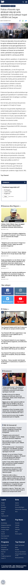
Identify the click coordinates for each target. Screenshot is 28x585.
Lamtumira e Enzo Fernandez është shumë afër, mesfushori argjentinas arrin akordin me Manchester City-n (13, 411)
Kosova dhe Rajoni (5, 5)
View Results (11, 196)
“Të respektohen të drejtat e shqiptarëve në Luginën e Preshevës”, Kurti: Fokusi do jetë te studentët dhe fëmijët (13, 236)
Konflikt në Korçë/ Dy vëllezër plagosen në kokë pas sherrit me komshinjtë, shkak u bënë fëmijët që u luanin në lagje (13, 397)
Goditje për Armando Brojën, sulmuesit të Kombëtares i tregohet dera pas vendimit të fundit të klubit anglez (13, 484)
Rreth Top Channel (19, 545)
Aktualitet (3, 507)
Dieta (16, 531)
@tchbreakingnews (8, 302)
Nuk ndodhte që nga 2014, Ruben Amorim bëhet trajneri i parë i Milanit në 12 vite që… (13, 442)
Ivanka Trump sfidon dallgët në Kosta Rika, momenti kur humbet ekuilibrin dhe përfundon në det (13, 463)
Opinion (17, 503)
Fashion (17, 527)
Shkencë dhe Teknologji (21, 509)
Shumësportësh (5, 536)
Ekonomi (3, 509)
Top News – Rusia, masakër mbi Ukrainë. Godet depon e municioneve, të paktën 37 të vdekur (13, 361)
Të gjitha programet (6, 556)
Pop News (19, 520)
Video (2, 513)
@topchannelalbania (21, 293)
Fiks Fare (3, 551)
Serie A (3, 533)
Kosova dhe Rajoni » (11, 206)
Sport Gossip (4, 538)
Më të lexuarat (9, 425)
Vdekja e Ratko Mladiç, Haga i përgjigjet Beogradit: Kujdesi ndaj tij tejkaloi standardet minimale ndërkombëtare (12, 226)
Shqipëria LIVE (4, 549)
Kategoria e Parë (5, 527)
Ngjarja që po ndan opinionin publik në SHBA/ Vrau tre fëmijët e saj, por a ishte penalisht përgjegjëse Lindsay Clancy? (13, 404)
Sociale (3, 511)
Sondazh (6, 182)
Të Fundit (13, 5)
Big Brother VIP (5, 545)
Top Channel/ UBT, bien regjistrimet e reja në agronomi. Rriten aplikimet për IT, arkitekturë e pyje (13, 334)
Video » (5, 309)
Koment (17, 505)
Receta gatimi (18, 533)
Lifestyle (17, 525)
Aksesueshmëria (19, 557)
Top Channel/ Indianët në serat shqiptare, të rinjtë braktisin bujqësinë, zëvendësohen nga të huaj (14, 341)
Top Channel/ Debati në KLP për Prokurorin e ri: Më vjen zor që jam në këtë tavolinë (14, 328)
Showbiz (17, 523)
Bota (17, 500)
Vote (5, 196)
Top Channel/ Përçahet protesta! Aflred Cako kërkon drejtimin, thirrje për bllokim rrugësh (13, 354)
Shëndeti (17, 529)
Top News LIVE (4, 516)
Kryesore (7, 371)
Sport (3, 520)
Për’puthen (4, 547)
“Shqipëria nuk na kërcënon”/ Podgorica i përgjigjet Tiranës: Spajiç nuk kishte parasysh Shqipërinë (13, 245)
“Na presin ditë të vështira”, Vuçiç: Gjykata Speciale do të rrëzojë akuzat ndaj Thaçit (13, 254)
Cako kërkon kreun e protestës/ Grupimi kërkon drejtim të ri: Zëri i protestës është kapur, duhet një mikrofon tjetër (12, 470)
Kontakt (17, 549)
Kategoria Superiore (6, 525)
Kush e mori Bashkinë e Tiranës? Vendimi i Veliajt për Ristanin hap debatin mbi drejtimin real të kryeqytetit (12, 430)
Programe (5, 542)
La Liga (3, 531)
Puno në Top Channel (20, 551)
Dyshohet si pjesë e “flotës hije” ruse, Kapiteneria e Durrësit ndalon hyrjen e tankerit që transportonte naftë (13, 490)
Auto (16, 511)
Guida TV (3, 558)
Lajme (3, 500)
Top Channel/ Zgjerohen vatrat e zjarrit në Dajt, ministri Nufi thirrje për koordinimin (13, 348)
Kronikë (3, 505)
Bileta (16, 547)
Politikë (3, 503)
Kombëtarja (4, 523)
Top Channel (7, 293)
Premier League (5, 529)
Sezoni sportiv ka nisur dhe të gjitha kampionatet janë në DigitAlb (13, 416)
